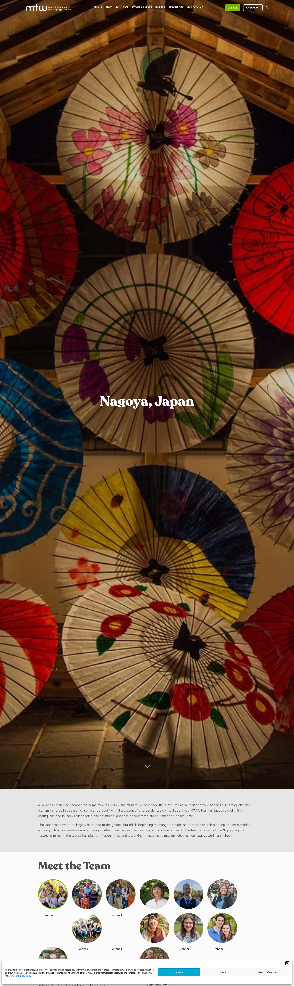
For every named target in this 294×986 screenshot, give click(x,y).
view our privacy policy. (20, 975)
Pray (109, 7)
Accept (179, 972)
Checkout (253, 7)
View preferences (268, 972)
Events (160, 7)
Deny (223, 972)
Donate (233, 7)
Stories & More (142, 7)
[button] (287, 963)
